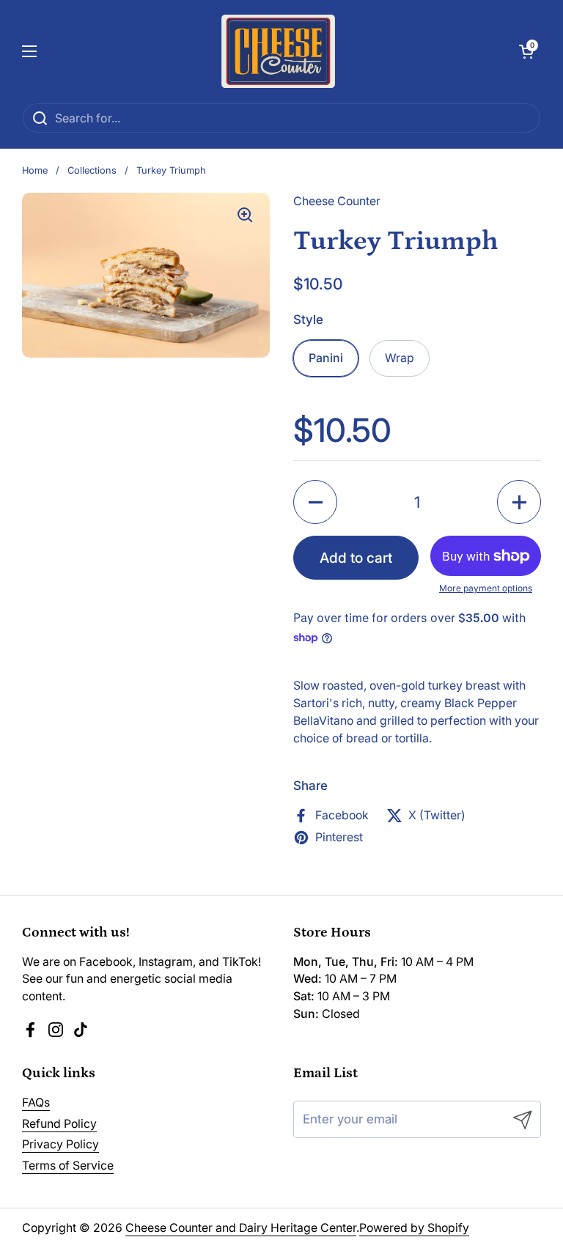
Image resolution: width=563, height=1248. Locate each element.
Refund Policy (59, 1124)
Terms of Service (68, 1166)
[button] (526, 51)
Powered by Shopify (414, 1228)
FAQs (36, 1102)
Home (35, 170)
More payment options (485, 588)
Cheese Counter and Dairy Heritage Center (240, 1228)
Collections (92, 170)
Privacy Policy (60, 1144)
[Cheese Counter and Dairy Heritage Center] (278, 51)
